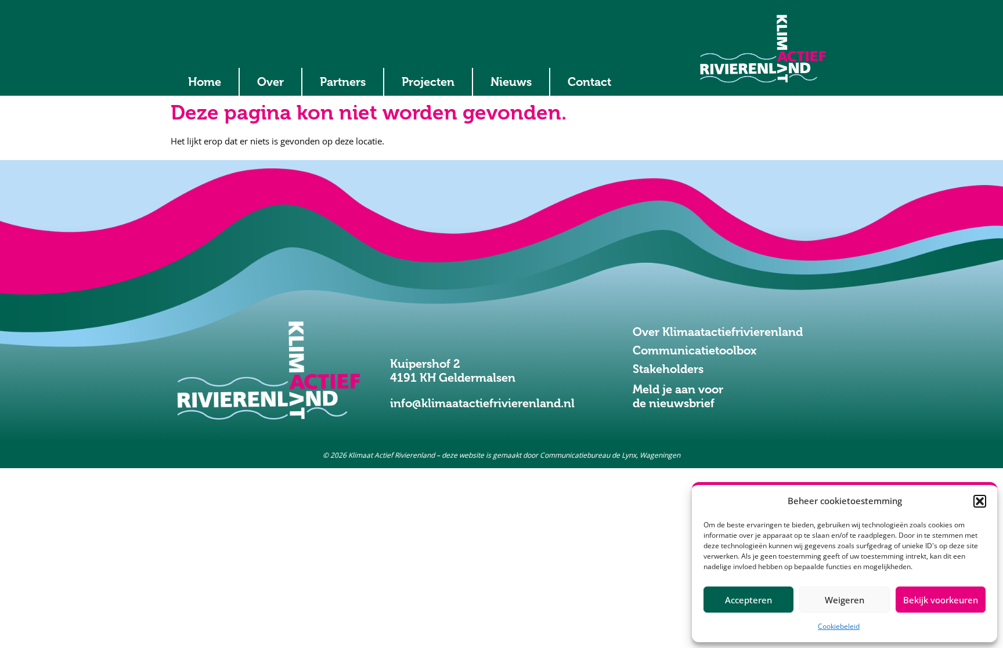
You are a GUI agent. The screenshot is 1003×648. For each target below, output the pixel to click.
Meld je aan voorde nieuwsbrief (678, 396)
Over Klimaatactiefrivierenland (718, 332)
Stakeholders (668, 369)
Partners (343, 82)
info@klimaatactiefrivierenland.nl (482, 403)
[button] (980, 501)
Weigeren (844, 600)
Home (204, 82)
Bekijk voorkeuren (940, 600)
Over (270, 82)
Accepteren (748, 600)
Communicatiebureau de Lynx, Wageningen (610, 455)
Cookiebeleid (839, 626)
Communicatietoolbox (694, 350)
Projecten (428, 82)
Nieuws (511, 82)
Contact (589, 82)
